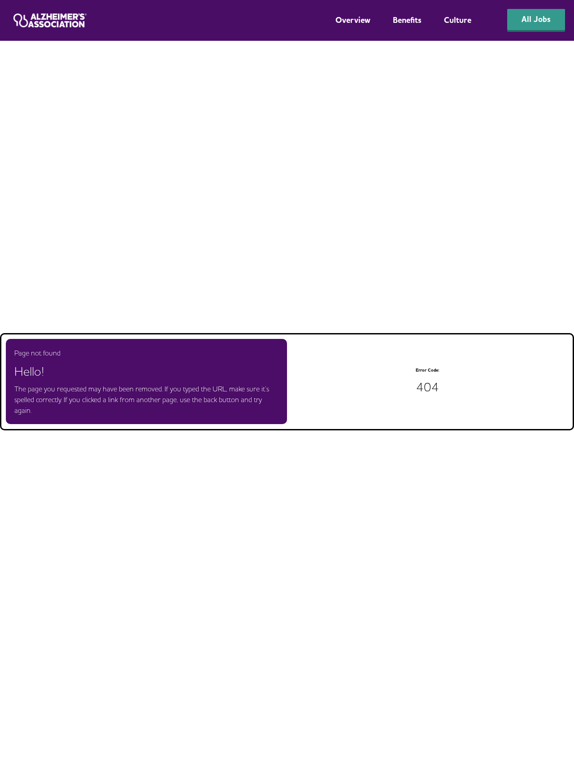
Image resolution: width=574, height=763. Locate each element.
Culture (457, 20)
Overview (352, 20)
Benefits (407, 20)
